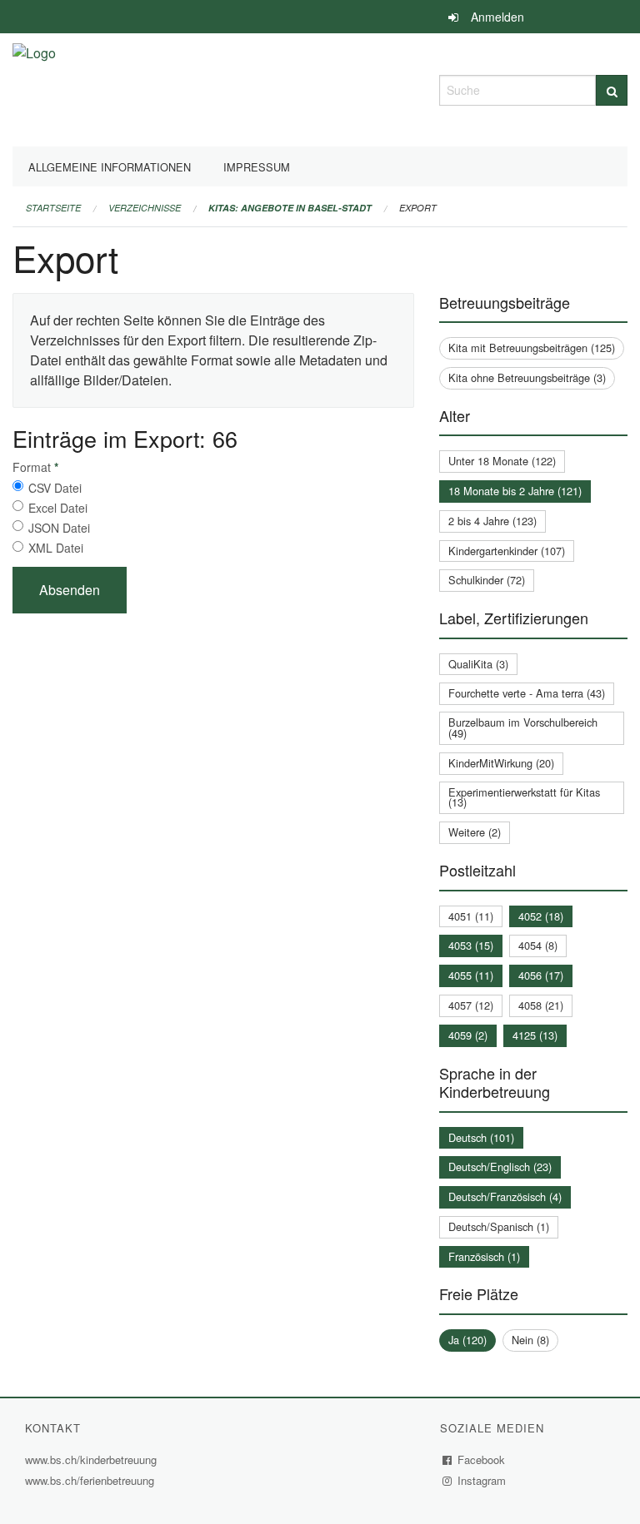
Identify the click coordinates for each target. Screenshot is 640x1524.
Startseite (53, 207)
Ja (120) (467, 1340)
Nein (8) (530, 1340)
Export (418, 207)
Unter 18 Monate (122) (502, 461)
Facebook (481, 1459)
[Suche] (612, 90)
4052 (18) (540, 916)
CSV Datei (55, 487)
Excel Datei (58, 507)
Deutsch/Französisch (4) (505, 1196)
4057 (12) (470, 1005)
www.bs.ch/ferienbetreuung (89, 1480)
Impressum (256, 167)
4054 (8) (538, 945)
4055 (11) (470, 975)
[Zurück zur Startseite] (34, 87)
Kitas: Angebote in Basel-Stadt (290, 207)
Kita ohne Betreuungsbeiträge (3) (527, 377)
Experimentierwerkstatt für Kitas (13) (524, 797)
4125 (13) (535, 1035)
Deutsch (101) (481, 1137)
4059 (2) (468, 1035)
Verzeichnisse (144, 207)
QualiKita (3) (478, 664)
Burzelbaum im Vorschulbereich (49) (523, 727)
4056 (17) (540, 975)
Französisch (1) (484, 1256)
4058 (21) (540, 1005)
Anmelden (497, 16)
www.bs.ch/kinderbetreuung (93, 1459)
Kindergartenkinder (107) (506, 550)
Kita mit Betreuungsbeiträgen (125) (531, 347)
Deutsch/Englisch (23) (500, 1166)
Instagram (482, 1480)
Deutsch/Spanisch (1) (498, 1226)
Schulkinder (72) (486, 580)
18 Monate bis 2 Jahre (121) (515, 491)
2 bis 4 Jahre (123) (492, 521)
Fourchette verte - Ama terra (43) (526, 693)
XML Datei (55, 547)
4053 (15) (470, 945)
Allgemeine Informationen (109, 167)
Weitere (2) (474, 832)
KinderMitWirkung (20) (501, 763)
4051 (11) (470, 916)
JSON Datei (59, 527)
